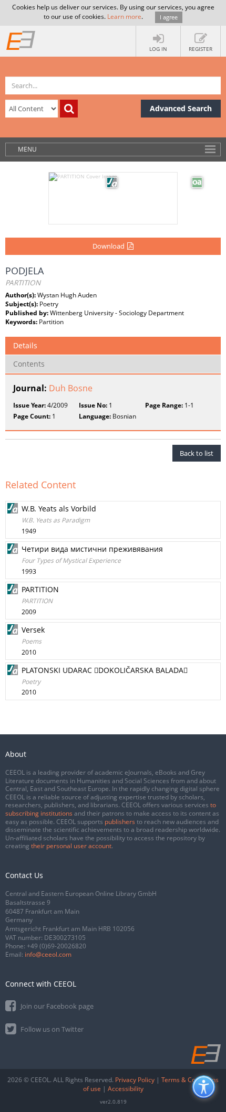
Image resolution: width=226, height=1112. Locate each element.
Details (25, 345)
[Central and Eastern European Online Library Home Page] (21, 40)
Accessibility (125, 1088)
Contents (29, 364)
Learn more (124, 16)
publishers (120, 821)
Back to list (196, 453)
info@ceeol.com (48, 954)
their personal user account (71, 845)
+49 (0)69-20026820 (56, 946)
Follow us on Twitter (51, 1029)
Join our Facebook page (56, 1006)
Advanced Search (181, 108)
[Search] (69, 108)
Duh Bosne (71, 388)
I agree (169, 17)
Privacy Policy (135, 1079)
